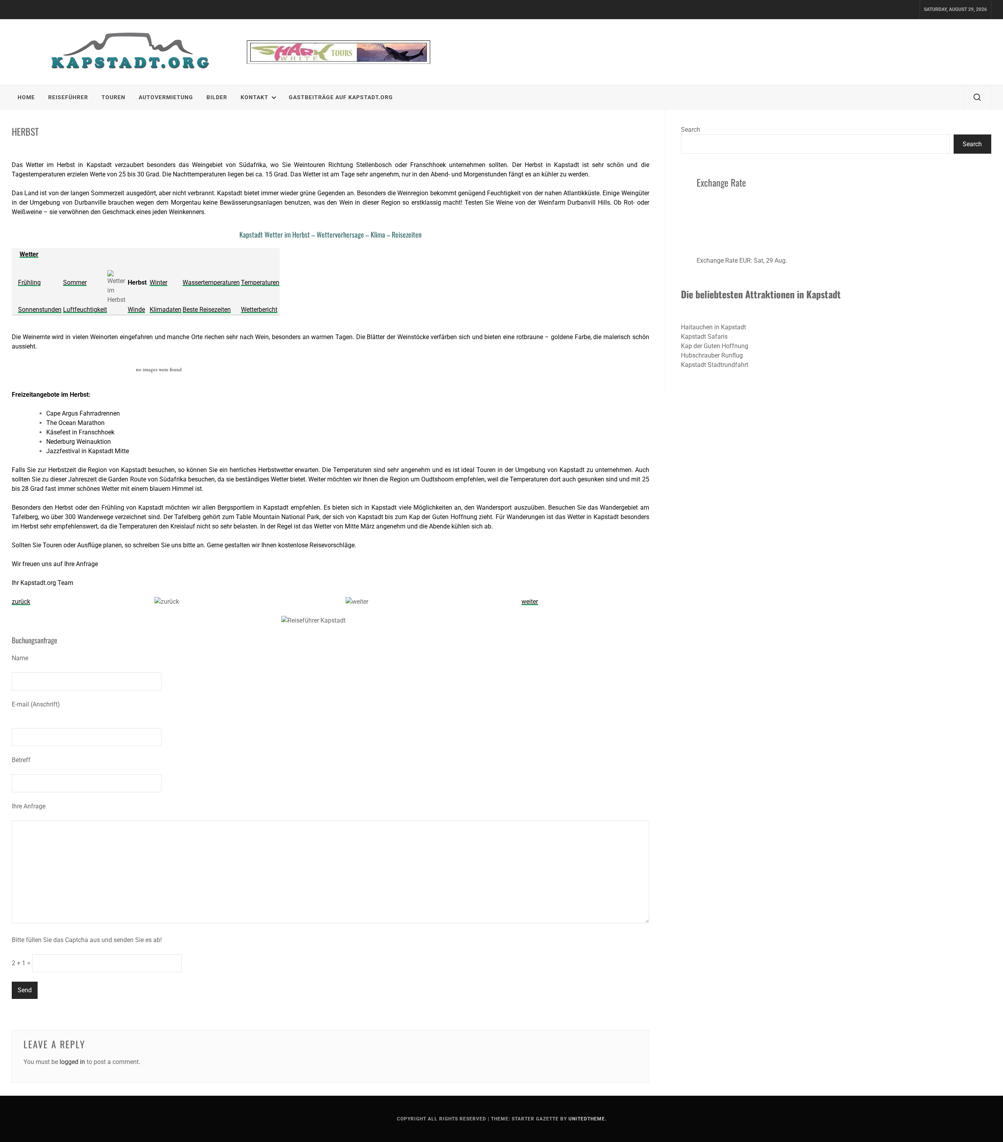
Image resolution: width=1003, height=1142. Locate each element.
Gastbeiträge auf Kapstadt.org (341, 97)
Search (690, 129)
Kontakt (254, 97)
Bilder (216, 97)
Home (26, 97)
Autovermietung (166, 97)
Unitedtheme (586, 1119)
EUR (745, 260)
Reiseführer (68, 97)
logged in (72, 1062)
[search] (977, 97)
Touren (113, 97)
